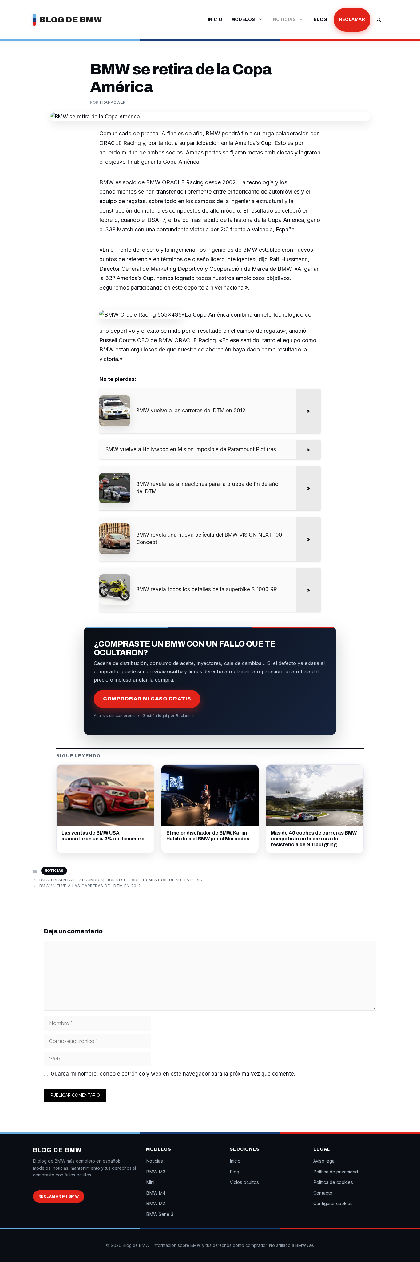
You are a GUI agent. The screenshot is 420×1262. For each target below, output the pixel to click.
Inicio (215, 19)
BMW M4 (155, 1193)
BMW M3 (155, 1171)
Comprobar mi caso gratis (147, 699)
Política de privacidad (335, 1171)
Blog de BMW (70, 19)
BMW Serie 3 (159, 1214)
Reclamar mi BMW (58, 1196)
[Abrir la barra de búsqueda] (378, 19)
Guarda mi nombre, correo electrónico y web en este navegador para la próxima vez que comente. (173, 1074)
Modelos (243, 19)
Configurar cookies (333, 1203)
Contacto (322, 1193)
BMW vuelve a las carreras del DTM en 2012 (90, 885)
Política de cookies (333, 1182)
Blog (320, 19)
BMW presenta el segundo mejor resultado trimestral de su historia (120, 879)
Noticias (284, 19)
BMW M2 (155, 1203)
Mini (150, 1182)
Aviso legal (324, 1161)
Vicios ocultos (244, 1182)
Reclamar (352, 19)
